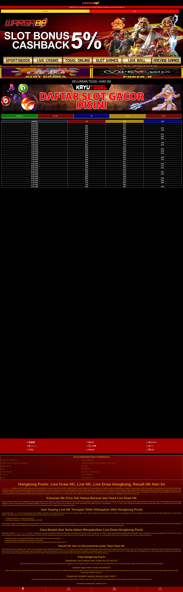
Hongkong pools (7, 488)
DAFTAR (45, 11)
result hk (65, 549)
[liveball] (137, 73)
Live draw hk (115, 503)
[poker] (45, 73)
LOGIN (134, 11)
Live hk (16, 513)
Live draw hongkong (21, 533)
